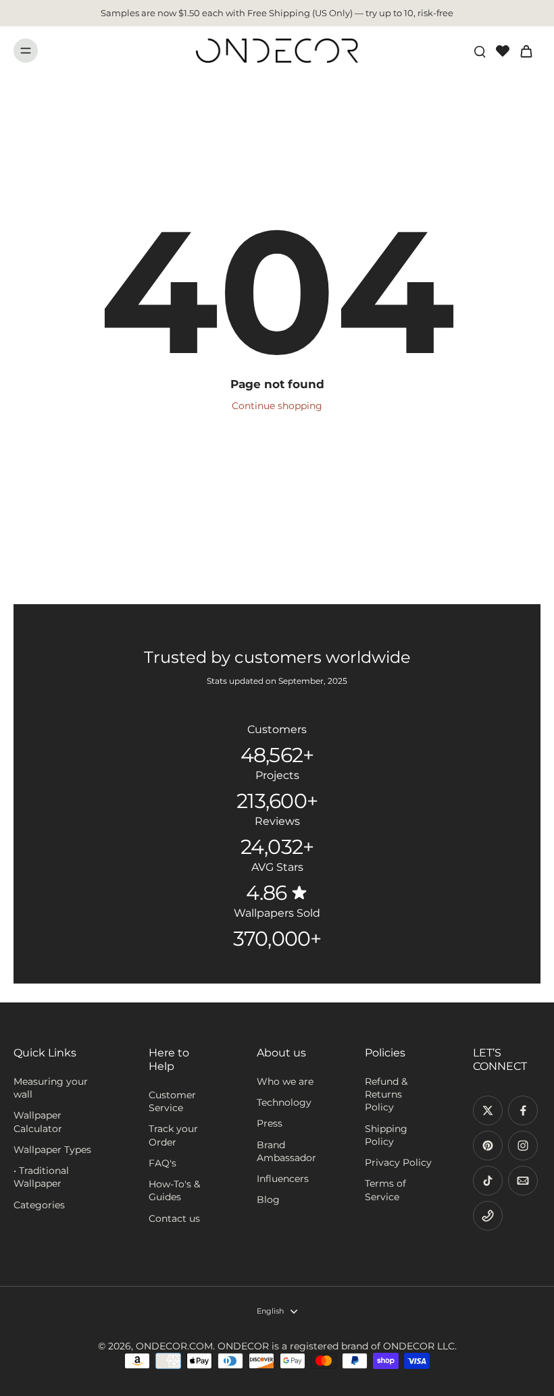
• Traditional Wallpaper (41, 1176)
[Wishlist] (503, 51)
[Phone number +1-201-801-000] (488, 1216)
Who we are (285, 1081)
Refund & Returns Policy (386, 1094)
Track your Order (173, 1135)
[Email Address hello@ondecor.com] (523, 1181)
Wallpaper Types (52, 1150)
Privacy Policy (398, 1162)
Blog (268, 1199)
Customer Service (172, 1101)
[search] (480, 50)
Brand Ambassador (286, 1151)
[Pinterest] (488, 1145)
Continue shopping (277, 406)
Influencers (283, 1179)
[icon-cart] (525, 50)
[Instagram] (523, 1145)
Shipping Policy (386, 1135)
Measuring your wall (51, 1087)
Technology (284, 1102)
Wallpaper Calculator (38, 1121)
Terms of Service (385, 1189)
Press (269, 1123)
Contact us (174, 1218)
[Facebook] (523, 1110)
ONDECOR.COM (174, 1346)
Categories (39, 1205)
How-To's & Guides (174, 1190)
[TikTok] (488, 1181)
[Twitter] (488, 1110)
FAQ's (162, 1163)
